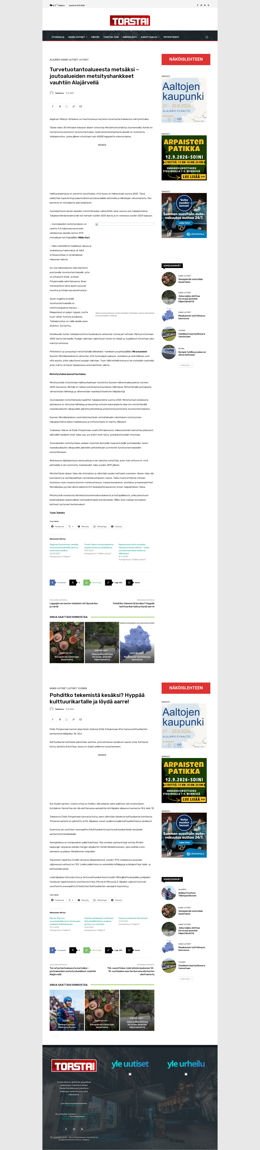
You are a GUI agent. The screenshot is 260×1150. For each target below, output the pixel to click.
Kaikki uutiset (69, 60)
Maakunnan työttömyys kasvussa (137, 658)
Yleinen (181, 330)
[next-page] (56, 668)
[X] (208, 5)
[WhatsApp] (66, 106)
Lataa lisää (184, 365)
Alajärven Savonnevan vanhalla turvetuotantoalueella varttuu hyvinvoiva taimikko (64, 547)
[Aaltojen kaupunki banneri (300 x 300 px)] (184, 122)
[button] (206, 37)
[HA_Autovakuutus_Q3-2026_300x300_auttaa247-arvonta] (184, 237)
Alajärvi (55, 60)
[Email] (80, 106)
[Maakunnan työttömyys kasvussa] (137, 642)
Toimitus (59, 93)
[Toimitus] (52, 93)
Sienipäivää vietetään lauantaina (67, 658)
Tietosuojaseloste (74, 1106)
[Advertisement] (102, 168)
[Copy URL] (73, 106)
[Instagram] (201, 5)
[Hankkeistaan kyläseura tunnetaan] (169, 334)
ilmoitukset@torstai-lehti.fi (74, 1119)
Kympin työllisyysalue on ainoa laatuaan (192, 353)
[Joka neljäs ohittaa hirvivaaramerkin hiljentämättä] (102, 642)
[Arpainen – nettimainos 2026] (184, 179)
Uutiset (84, 60)
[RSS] (205, 5)
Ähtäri (181, 349)
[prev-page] (51, 668)
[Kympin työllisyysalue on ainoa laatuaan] (169, 352)
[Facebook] (198, 5)
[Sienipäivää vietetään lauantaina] (67, 642)
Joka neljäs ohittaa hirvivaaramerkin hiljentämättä (102, 657)
